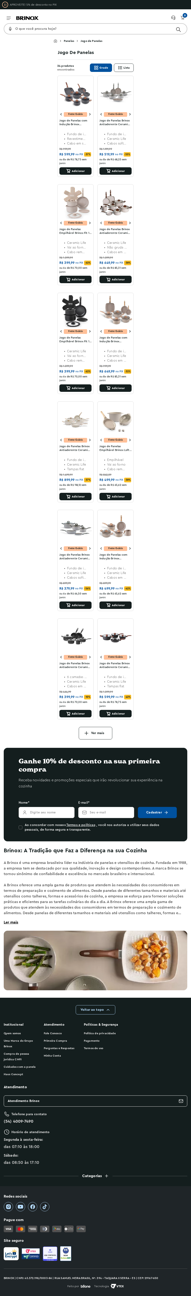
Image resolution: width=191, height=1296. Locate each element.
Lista (126, 67)
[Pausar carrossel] (5, 4)
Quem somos (12, 1033)
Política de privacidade (100, 1033)
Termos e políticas (80, 825)
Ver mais (97, 733)
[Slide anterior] (61, 114)
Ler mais (11, 922)
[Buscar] (178, 29)
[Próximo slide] (90, 114)
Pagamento (91, 1040)
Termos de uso (93, 1048)
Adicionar (78, 171)
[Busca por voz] (10, 29)
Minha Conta (52, 1055)
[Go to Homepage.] (59, 41)
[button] (95, 1176)
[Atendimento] (175, 17)
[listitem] (8, 1207)
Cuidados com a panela (20, 1066)
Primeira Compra (55, 1040)
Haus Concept (13, 1074)
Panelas (69, 41)
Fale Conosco (53, 1033)
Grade (103, 67)
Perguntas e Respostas (59, 1048)
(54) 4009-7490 (18, 1121)
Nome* (24, 802)
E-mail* (83, 802)
